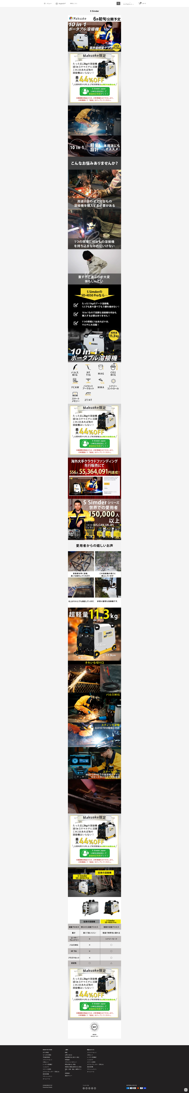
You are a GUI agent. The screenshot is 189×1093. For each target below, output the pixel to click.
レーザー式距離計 (47, 1064)
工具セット (46, 1062)
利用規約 (67, 1059)
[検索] (118, 3)
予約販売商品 (46, 1057)
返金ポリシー (68, 1075)
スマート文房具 (47, 1069)
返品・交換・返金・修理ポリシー (73, 1070)
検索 (66, 1052)
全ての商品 (46, 1052)
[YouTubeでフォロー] (95, 1088)
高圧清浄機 (46, 1074)
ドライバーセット (47, 1059)
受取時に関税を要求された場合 (73, 1067)
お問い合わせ (68, 1055)
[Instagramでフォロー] (89, 1088)
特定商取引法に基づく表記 (72, 1057)
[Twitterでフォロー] (86, 1088)
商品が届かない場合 (70, 1064)
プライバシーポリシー (71, 1062)
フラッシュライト (47, 1076)
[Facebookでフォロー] (84, 1088)
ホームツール (46, 1079)
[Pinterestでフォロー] (92, 1088)
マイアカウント (127, 4)
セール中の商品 (47, 1055)
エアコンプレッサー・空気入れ (51, 1071)
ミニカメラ (46, 1067)
